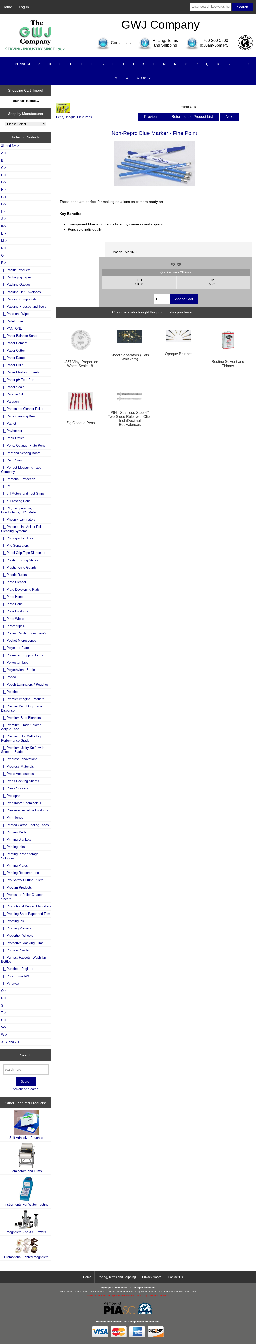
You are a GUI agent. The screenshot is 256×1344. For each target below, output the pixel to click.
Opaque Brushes (179, 354)
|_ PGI (6, 486)
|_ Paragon (10, 401)
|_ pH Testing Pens (16, 501)
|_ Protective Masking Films (22, 943)
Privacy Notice (152, 1277)
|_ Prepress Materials (17, 766)
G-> (4, 197)
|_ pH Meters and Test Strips (23, 493)
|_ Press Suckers (14, 788)
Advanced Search (25, 1089)
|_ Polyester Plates (16, 648)
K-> (3, 226)
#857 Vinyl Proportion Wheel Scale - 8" (81, 364)
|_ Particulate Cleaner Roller (22, 409)
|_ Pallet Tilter (12, 321)
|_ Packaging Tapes (16, 277)
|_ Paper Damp (13, 358)
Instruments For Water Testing (26, 1204)
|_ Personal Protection (18, 479)
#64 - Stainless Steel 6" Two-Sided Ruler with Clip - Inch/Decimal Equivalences (130, 419)
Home (7, 7)
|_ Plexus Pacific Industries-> (23, 633)
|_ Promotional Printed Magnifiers (26, 906)
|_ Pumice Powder (15, 950)
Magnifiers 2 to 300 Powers (26, 1232)
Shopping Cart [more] (25, 90)
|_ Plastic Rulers (14, 575)
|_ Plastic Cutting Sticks (19, 560)
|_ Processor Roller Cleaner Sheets (22, 897)
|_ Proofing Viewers (16, 928)
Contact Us (175, 1277)
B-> (3, 160)
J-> (3, 219)
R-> (3, 998)
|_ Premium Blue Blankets (21, 718)
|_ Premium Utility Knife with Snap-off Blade (22, 750)
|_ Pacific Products (16, 270)
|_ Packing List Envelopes (21, 292)
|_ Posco (8, 677)
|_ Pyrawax (10, 983)
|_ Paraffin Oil (12, 394)
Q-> (4, 991)
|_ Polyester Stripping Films (22, 655)
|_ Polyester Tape (14, 662)
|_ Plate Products (14, 611)
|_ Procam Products (16, 887)
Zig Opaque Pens (80, 423)
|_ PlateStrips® (13, 626)
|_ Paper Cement (14, 343)
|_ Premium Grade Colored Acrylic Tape (21, 727)
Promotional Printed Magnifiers (26, 1257)
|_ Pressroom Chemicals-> (21, 803)
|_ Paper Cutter (13, 350)
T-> (3, 1013)
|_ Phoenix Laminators (18, 519)
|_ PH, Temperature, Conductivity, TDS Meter (19, 510)
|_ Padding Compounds (19, 299)
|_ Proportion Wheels (17, 935)
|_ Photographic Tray (17, 538)
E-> (3, 182)
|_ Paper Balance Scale (19, 336)
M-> (4, 241)
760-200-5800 (215, 40)
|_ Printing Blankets (16, 839)
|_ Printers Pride (13, 832)
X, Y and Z (144, 78)
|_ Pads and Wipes (15, 314)
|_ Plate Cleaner (13, 582)
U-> (3, 1020)
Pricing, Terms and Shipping (117, 1277)
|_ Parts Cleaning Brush (19, 416)
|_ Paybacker (11, 431)
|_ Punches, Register (17, 969)
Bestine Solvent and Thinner (228, 364)
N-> (3, 248)
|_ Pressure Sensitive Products (24, 810)
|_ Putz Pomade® (15, 976)
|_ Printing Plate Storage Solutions (19, 856)
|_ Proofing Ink (12, 921)
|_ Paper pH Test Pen (17, 380)
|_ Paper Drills (12, 365)
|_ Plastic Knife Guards (19, 567)
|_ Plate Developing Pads (20, 589)
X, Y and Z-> (10, 1042)
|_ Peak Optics (13, 438)
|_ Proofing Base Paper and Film (25, 914)
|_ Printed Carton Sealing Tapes (25, 825)
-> (3, 263)
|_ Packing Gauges (16, 284)
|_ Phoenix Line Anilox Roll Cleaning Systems (21, 529)
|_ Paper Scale (12, 387)
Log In (24, 7)
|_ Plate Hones (12, 597)
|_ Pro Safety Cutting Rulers (22, 880)
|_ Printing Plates (14, 865)
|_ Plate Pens (12, 604)
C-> (3, 168)
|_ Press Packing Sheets (20, 781)
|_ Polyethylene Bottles (19, 670)
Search (26, 1055)
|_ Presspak (10, 796)
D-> (3, 175)
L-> (3, 233)
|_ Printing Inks (13, 847)
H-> (3, 204)
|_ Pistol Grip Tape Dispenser (23, 553)
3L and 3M (23, 64)
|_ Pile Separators (15, 545)
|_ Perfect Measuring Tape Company (21, 469)
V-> (3, 1027)
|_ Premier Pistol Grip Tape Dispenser (21, 708)
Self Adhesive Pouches (26, 1138)
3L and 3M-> (10, 146)
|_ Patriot (8, 423)
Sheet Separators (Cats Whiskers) (130, 357)
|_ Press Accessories (17, 774)
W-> (4, 1035)
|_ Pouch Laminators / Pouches (25, 684)
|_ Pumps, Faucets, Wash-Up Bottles (23, 959)
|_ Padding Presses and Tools (23, 306)
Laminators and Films (26, 1171)
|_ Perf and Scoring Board (20, 453)
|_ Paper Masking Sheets (20, 372)
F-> (3, 189)
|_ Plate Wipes (12, 619)
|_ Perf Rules (11, 460)
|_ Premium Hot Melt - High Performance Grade (21, 738)
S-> (3, 1005)
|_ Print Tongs (12, 817)
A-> (3, 153)
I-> (3, 211)
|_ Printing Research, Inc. (20, 873)
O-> (4, 255)
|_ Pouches (10, 692)
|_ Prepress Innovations (19, 759)
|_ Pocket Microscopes (18, 640)
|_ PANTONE (11, 328)
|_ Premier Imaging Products (22, 699)
